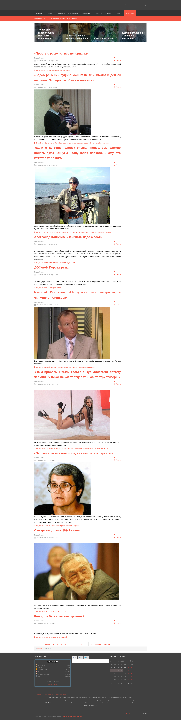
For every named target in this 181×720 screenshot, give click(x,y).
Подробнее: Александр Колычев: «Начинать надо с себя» (55, 263)
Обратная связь (61, 694)
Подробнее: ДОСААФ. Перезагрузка (48, 288)
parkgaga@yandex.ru (117, 697)
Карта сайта (49, 694)
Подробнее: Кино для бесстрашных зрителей (51, 637)
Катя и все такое (103, 38)
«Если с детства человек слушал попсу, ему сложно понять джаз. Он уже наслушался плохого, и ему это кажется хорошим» (77, 152)
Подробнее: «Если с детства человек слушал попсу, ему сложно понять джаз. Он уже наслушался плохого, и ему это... (76, 232)
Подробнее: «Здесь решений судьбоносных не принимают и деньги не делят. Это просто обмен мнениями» (73, 143)
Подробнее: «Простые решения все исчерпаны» (52, 70)
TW (87, 658)
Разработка (129, 714)
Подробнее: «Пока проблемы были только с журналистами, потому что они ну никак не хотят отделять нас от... (73, 448)
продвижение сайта (137, 714)
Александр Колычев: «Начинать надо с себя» (68, 237)
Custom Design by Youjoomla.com (72, 717)
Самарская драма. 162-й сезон (57, 530)
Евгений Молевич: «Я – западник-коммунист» (134, 35)
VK (81, 658)
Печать (118, 60)
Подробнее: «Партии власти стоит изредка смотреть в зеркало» (57, 526)
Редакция (39, 694)
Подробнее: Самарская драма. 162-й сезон (50, 611)
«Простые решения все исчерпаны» (61, 53)
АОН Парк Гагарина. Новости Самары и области (51, 5)
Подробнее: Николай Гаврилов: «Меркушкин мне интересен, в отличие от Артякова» (65, 367)
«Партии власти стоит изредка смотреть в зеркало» (73, 453)
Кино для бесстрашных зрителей (59, 616)
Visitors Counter (52, 684)
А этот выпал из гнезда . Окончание (77, 37)
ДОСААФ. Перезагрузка (51, 267)
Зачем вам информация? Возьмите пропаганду (46, 34)
